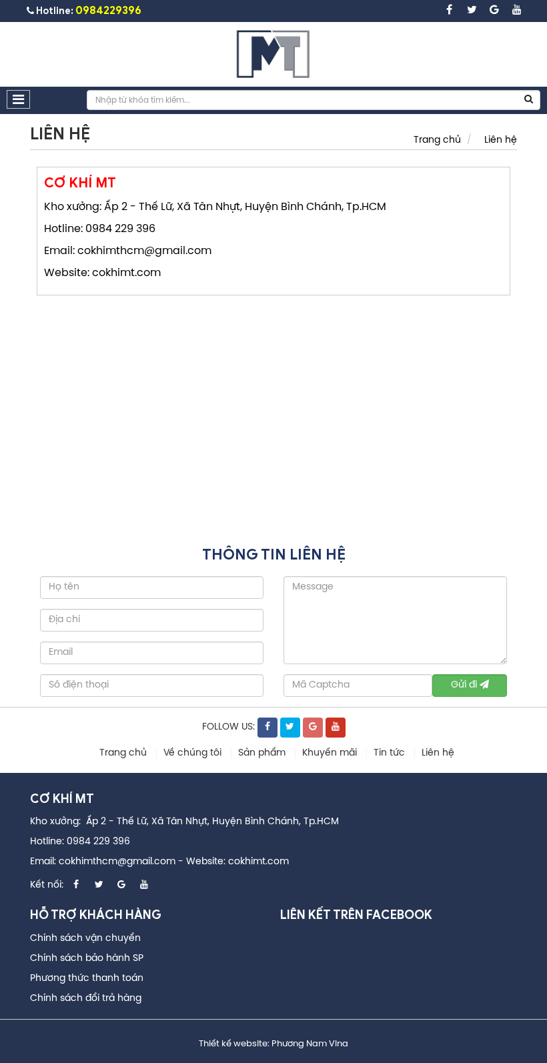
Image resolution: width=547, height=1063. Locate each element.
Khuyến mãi (331, 753)
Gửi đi (465, 685)
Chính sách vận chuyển (85, 939)
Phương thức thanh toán (86, 979)
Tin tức (391, 753)
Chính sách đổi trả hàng (85, 999)
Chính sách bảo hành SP (86, 959)
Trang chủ (437, 140)
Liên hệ (500, 140)
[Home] (273, 54)
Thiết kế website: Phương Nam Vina (273, 1044)
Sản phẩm (263, 753)
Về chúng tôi (193, 753)
